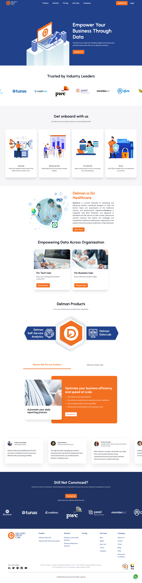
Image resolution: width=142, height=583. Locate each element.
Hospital (103, 551)
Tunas (102, 547)
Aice (101, 537)
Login (132, 3)
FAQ (119, 551)
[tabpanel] (71, 399)
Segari (102, 541)
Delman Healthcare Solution (71, 544)
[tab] (47, 365)
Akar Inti (103, 544)
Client (120, 544)
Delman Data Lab (45, 537)
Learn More (78, 229)
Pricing (65, 3)
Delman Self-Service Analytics (49, 541)
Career (120, 541)
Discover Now (43, 285)
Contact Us (122, 3)
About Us (121, 537)
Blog (119, 547)
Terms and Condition (121, 555)
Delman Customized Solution (71, 538)
